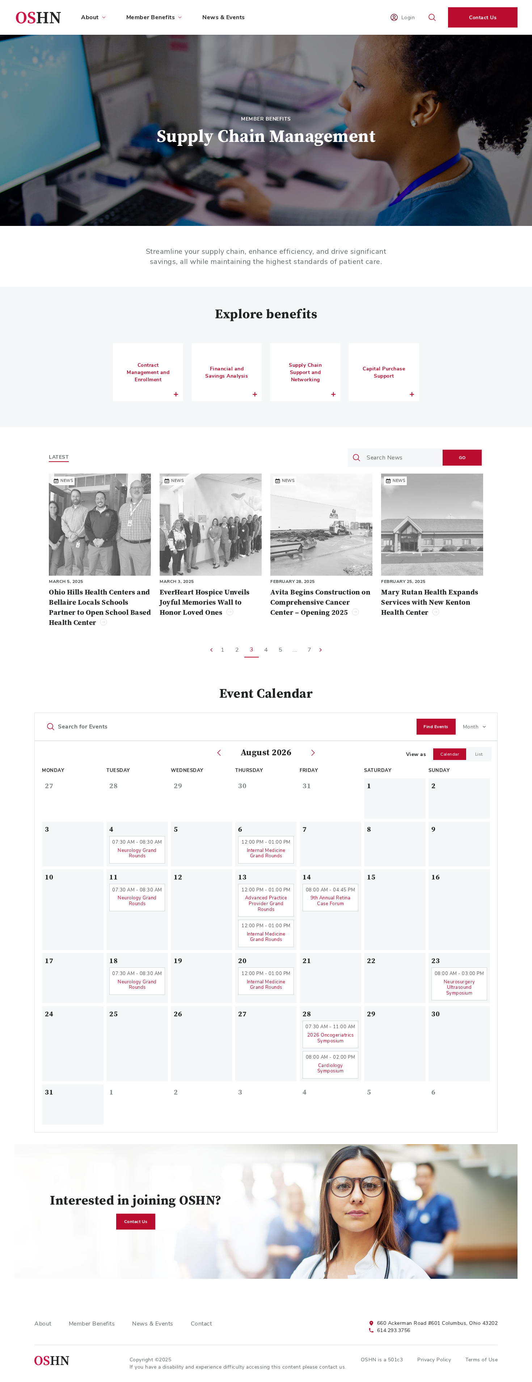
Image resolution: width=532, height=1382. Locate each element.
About (42, 1323)
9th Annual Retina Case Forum (331, 901)
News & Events (223, 17)
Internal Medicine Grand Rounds (266, 853)
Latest (59, 457)
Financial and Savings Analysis (226, 372)
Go (462, 458)
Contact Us (483, 17)
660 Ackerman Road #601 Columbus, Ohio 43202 (437, 1323)
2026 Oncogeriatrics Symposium (330, 1038)
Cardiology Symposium (330, 1068)
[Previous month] (219, 752)
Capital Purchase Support (384, 372)
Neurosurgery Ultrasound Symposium (459, 987)
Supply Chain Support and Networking (305, 372)
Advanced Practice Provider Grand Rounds (266, 903)
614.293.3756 (393, 1330)
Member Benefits (92, 1323)
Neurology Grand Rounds (137, 853)
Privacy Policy (434, 1359)
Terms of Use (481, 1359)
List (479, 754)
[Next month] (313, 752)
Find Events (435, 727)
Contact (201, 1323)
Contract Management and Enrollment (148, 372)
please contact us (324, 1367)
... (294, 650)
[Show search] (432, 17)
